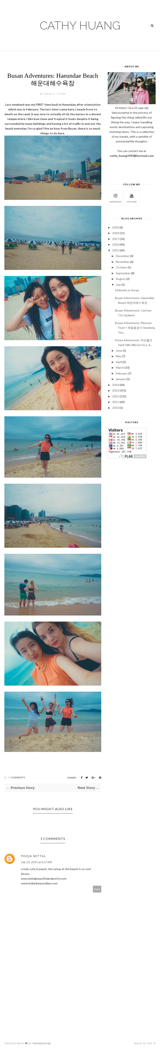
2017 (115, 239)
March (120, 367)
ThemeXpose (41, 1043)
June (119, 350)
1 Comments (16, 777)
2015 (115, 250)
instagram (115, 201)
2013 (115, 390)
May (118, 356)
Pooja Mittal (33, 856)
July (118, 284)
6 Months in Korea (127, 290)
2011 (115, 402)
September (123, 273)
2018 (115, 233)
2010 (115, 407)
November (122, 261)
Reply (97, 889)
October (121, 267)
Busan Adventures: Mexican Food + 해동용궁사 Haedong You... (135, 327)
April (119, 362)
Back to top (143, 1043)
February (121, 373)
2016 (115, 244)
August (121, 279)
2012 (115, 396)
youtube (132, 201)
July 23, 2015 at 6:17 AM (36, 862)
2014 (115, 385)
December (122, 256)
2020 (115, 227)
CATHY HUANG (80, 25)
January (121, 379)
